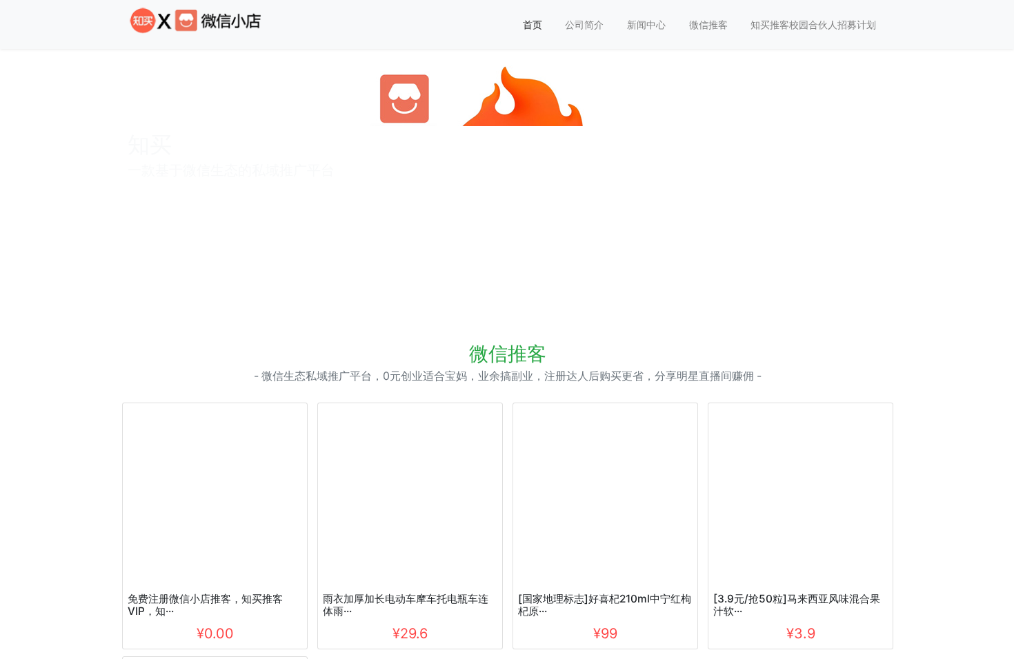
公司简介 (584, 24)
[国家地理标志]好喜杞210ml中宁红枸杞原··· (604, 605)
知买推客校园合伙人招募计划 (813, 24)
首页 (532, 24)
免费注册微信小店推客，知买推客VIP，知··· (205, 605)
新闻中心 (646, 24)
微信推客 (708, 24)
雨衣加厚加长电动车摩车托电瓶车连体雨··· (405, 605)
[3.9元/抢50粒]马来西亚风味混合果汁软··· (796, 605)
